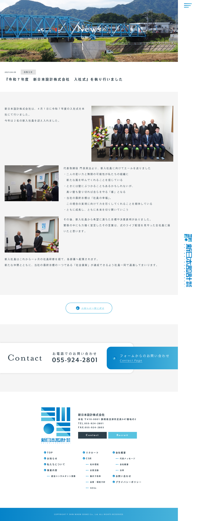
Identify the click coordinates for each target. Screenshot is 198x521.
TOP (50, 453)
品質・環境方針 (98, 482)
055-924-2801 (75, 360)
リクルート (92, 453)
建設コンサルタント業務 (63, 476)
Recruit (123, 435)
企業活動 (94, 470)
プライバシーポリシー (129, 482)
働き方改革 (95, 476)
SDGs (93, 488)
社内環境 (94, 464)
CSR (89, 458)
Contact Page (131, 360)
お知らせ (52, 458)
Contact (92, 435)
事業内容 (52, 470)
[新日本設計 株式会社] (188, 286)
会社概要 (121, 453)
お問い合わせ (123, 476)
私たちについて (56, 464)
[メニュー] (188, 5)
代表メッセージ (128, 458)
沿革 (122, 470)
